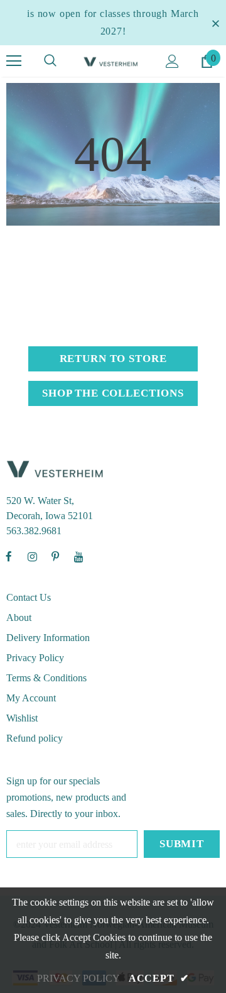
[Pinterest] (55, 556)
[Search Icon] (50, 61)
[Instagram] (32, 556)
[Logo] (111, 61)
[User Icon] (172, 61)
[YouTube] (78, 556)
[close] (215, 22)
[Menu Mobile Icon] (13, 61)
